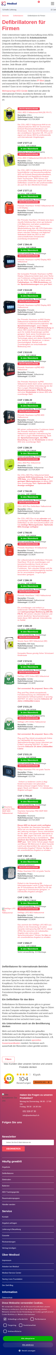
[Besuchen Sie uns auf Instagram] (20, 1128)
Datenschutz (7, 1298)
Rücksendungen (8, 1242)
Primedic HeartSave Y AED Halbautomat (34, 595)
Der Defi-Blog (7, 1285)
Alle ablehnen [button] (28, 1345)
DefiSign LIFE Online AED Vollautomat (33, 676)
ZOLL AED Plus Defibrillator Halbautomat (34, 506)
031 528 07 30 (29, 1111)
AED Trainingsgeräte (10, 1192)
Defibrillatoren (18, 16)
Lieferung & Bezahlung (11, 1229)
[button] (28, 1350)
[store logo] (9, 3)
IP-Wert (40, 81)
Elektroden (6, 1179)
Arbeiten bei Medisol (10, 1266)
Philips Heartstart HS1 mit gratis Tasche (34, 871)
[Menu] (52, 3)
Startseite (5, 16)
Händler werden (8, 1204)
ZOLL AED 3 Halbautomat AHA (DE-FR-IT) (35, 158)
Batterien (6, 1186)
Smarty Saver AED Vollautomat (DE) (32, 641)
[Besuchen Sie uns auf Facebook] (5, 1128)
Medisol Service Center (11, 1273)
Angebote (6, 1167)
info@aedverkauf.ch (31, 1115)
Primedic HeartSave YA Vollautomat (32, 548)
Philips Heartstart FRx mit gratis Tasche (34, 769)
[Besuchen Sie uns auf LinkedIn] (12, 1128)
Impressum (6, 1260)
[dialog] (28, 1327)
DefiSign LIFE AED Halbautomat (31, 912)
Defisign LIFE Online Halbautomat (32, 722)
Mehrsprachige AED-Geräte (15, 91)
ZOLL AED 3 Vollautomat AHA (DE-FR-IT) (35, 112)
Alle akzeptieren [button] (28, 1338)
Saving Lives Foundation (12, 1279)
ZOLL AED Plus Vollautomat (29, 463)
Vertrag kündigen (9, 1248)
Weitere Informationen (26, 1314)
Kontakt (5, 1217)
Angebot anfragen (9, 1223)
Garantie (5, 1235)
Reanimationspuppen (11, 1198)
